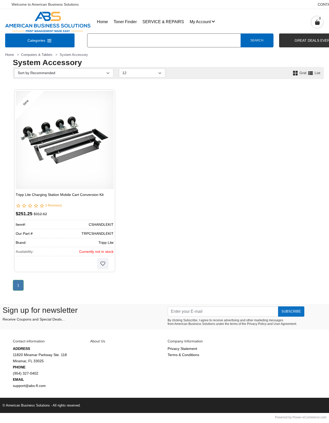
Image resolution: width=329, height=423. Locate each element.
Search (256, 40)
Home (102, 22)
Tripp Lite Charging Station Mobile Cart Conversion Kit (60, 195)
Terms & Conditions (183, 355)
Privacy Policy (257, 324)
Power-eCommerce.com (309, 417)
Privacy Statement (182, 349)
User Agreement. (285, 324)
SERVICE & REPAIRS (163, 22)
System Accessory (74, 55)
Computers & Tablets (36, 55)
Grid (302, 73)
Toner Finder (125, 22)
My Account (200, 22)
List (317, 73)
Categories (37, 40)
